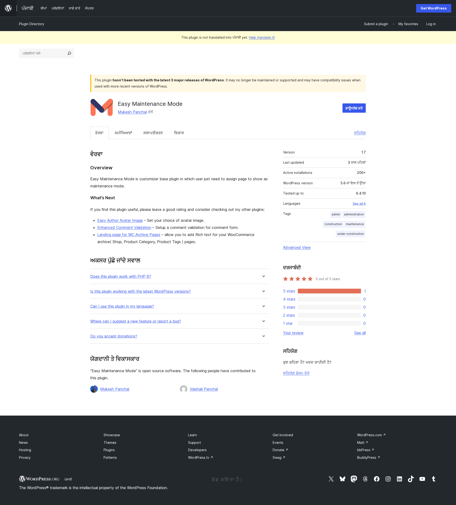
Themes (110, 442)
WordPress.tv (200, 457)
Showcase (112, 435)
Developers (197, 450)
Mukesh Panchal (132, 112)
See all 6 (359, 203)
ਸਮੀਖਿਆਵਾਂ (123, 132)
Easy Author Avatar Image (120, 220)
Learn (192, 435)
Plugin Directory (31, 24)
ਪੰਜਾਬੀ (68, 479)
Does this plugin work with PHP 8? (120, 276)
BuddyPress (368, 457)
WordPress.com (371, 435)
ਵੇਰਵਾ (99, 132)
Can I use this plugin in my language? (122, 306)
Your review (293, 332)
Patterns (110, 457)
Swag (279, 457)
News (23, 442)
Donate (280, 450)
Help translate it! (262, 37)
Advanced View (297, 247)
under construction (350, 234)
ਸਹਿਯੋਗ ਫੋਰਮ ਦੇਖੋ (296, 373)
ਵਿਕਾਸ (179, 132)
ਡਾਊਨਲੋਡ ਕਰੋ (354, 108)
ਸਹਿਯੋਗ (360, 132)
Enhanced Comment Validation (124, 227)
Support (194, 442)
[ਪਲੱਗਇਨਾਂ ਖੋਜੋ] (69, 53)
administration (354, 214)
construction (333, 224)
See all (360, 332)
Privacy (25, 457)
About (23, 435)
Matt (362, 442)
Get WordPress (434, 8)
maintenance (355, 224)
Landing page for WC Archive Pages (128, 234)
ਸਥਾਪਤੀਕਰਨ (153, 132)
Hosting (25, 450)
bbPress (365, 450)
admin (336, 214)
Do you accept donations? (113, 336)
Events (278, 442)
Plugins (109, 450)
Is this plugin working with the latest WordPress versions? (140, 291)
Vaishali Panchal (204, 389)
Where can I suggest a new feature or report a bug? (135, 321)
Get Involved (283, 435)
